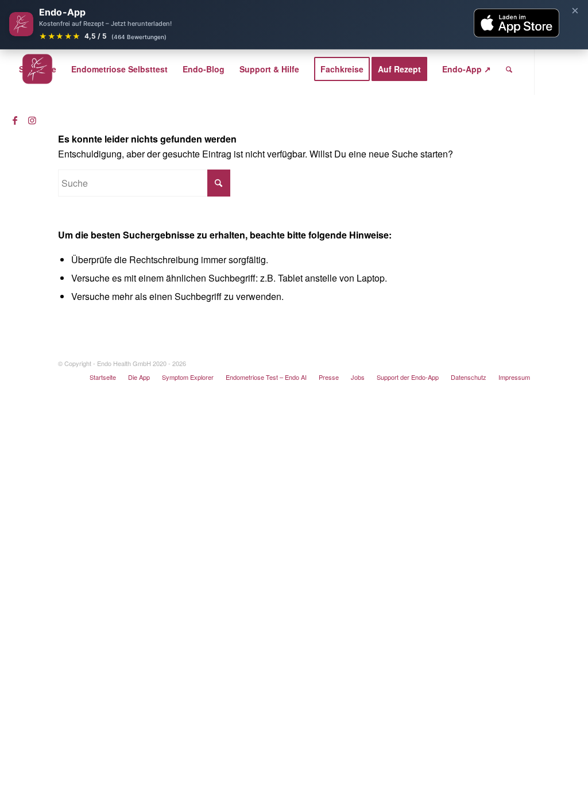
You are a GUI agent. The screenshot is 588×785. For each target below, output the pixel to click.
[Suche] (509, 69)
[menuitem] (37, 69)
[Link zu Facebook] (15, 120)
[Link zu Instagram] (32, 120)
